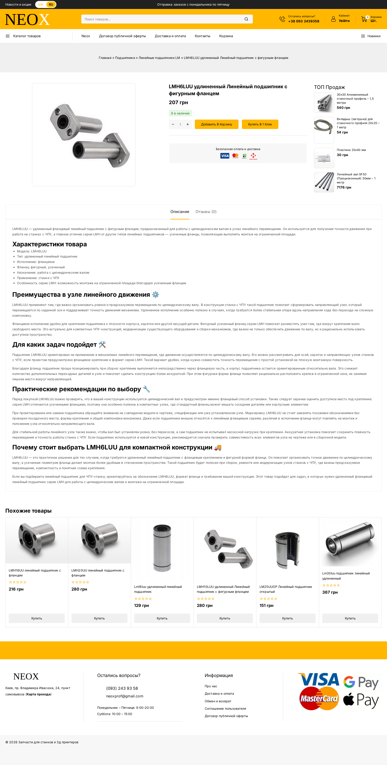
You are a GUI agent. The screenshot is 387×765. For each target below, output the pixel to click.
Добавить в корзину (216, 124)
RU (51, 4)
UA (40, 4)
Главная (105, 58)
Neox (86, 36)
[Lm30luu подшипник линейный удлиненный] (350, 541)
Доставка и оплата (170, 36)
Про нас (211, 686)
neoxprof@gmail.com (124, 696)
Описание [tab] (179, 211)
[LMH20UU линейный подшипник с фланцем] (99, 540)
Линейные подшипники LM (159, 58)
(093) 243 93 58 (122, 688)
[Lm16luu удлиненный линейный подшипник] (162, 548)
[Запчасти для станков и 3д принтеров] (27, 19)
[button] (37, 618)
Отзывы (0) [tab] (206, 211)
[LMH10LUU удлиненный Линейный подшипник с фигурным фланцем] (225, 548)
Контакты (202, 36)
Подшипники (125, 58)
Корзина (226, 36)
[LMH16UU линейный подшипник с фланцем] (36, 540)
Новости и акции (18, 4)
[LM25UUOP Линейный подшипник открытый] (287, 548)
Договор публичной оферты (122, 36)
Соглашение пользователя (225, 708)
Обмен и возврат (218, 701)
